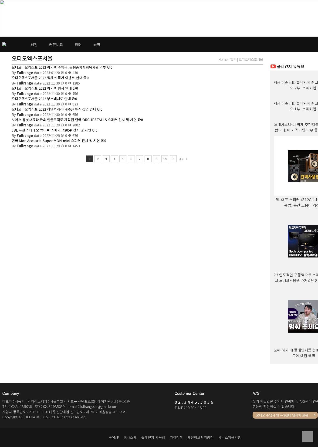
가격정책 (176, 437)
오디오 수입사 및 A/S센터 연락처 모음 (282, 415)
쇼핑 (96, 44)
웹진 (33, 44)
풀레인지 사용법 (153, 437)
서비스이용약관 (229, 437)
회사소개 (130, 437)
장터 (78, 44)
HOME (113, 437)
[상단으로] (307, 436)
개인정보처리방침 (200, 437)
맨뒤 (182, 159)
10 (164, 159)
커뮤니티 (56, 44)
